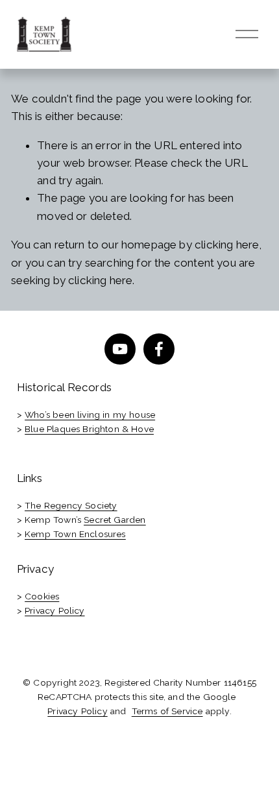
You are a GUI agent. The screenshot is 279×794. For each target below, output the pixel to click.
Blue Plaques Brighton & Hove (89, 429)
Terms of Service (167, 711)
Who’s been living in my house (90, 414)
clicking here (227, 244)
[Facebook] (159, 349)
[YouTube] (120, 349)
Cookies (42, 596)
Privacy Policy (54, 610)
